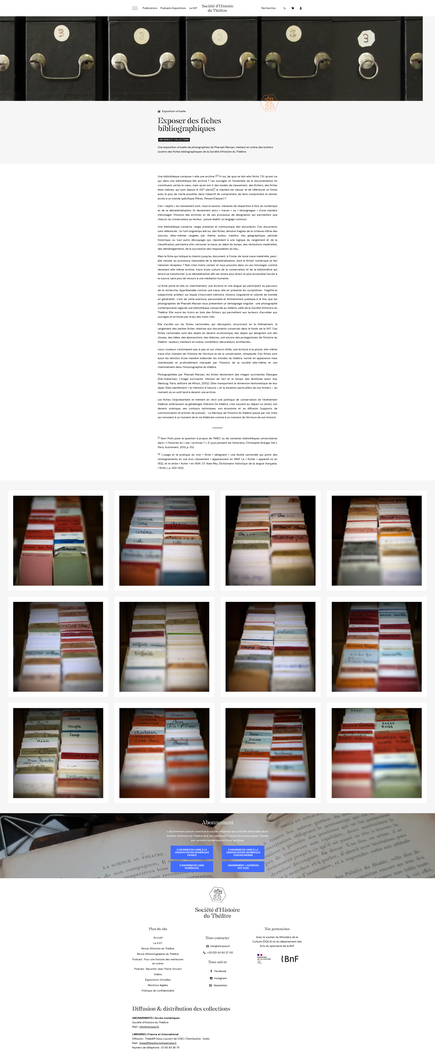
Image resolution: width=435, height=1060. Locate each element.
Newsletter (220, 985)
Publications (150, 8)
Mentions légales (158, 985)
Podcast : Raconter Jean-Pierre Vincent (158, 969)
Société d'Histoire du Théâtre (217, 8)
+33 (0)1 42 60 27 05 (220, 952)
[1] (217, 175)
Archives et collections (174, 139)
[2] (159, 454)
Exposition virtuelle (174, 111)
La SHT (193, 8)
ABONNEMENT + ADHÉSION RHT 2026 (243, 867)
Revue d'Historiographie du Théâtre (158, 954)
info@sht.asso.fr (220, 946)
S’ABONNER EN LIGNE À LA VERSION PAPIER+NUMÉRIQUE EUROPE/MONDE (243, 852)
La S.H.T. (157, 943)
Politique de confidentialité (158, 990)
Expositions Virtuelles (158, 980)
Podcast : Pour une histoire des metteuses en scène (158, 961)
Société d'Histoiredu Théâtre (217, 912)
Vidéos (158, 974)
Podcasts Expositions (173, 8)
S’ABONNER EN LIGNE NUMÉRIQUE (192, 867)
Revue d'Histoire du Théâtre (157, 948)
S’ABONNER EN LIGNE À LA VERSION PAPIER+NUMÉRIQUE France (192, 852)
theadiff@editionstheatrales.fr (158, 1043)
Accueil (157, 937)
